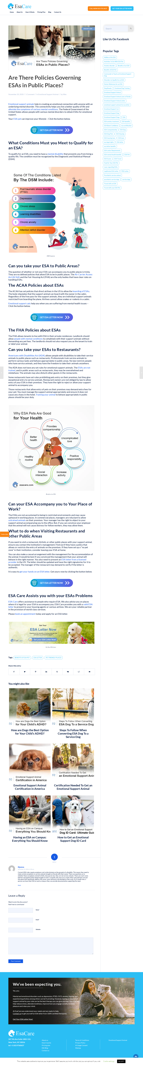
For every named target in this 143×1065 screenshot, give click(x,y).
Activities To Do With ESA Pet (113, 61)
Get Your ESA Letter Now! (23, 1019)
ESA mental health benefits (112, 154)
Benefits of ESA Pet (110, 70)
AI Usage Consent (81, 1045)
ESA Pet (127, 154)
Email (38, 919)
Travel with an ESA (110, 184)
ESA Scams (107, 159)
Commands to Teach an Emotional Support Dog (117, 75)
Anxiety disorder (109, 66)
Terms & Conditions (82, 1040)
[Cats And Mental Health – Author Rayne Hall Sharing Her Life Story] (1, 373)
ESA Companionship (110, 130)
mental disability (55, 154)
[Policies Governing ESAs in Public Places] (51, 48)
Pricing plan (46, 1045)
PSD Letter (125, 171)
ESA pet (17, 119)
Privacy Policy (80, 1043)
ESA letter (120, 142)
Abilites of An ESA (110, 57)
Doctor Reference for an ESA (113, 84)
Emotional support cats (19, 303)
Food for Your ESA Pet (111, 163)
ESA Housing (120, 134)
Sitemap (78, 1048)
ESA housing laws (109, 138)
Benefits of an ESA (123, 66)
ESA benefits (126, 121)
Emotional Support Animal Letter (114, 101)
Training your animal (45, 394)
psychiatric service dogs (111, 179)
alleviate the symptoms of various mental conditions (33, 109)
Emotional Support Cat (111, 109)
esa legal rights (109, 142)
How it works (46, 1043)
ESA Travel (117, 159)
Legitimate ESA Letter (111, 171)
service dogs (126, 179)
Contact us (17, 1013)
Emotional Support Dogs (112, 117)
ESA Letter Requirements (112, 150)
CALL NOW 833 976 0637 (98, 8)
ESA (124, 117)
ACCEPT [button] (121, 1061)
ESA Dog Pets (108, 134)
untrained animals (17, 520)
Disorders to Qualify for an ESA (114, 80)
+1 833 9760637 (17, 1045)
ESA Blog (45, 1048)
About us (45, 1040)
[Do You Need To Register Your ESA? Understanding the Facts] (141, 373)
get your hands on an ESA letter (35, 571)
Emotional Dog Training (122, 88)
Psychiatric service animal (112, 175)
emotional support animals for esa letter (117, 105)
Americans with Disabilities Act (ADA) (26, 355)
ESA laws (121, 138)
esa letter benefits (110, 146)
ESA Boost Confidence (111, 125)
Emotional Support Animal (48, 94)
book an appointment (25, 614)
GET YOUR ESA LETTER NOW (122, 8)
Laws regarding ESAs (111, 167)
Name (38, 910)
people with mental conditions (28, 338)
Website (38, 929)
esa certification (126, 125)
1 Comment (30, 94)
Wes (64, 94)
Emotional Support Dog (111, 113)
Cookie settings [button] (108, 1061)
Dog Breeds (108, 88)
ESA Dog (123, 130)
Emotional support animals (21, 104)
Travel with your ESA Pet (112, 188)
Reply (19, 885)
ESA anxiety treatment (111, 121)
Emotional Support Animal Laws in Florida (117, 96)
